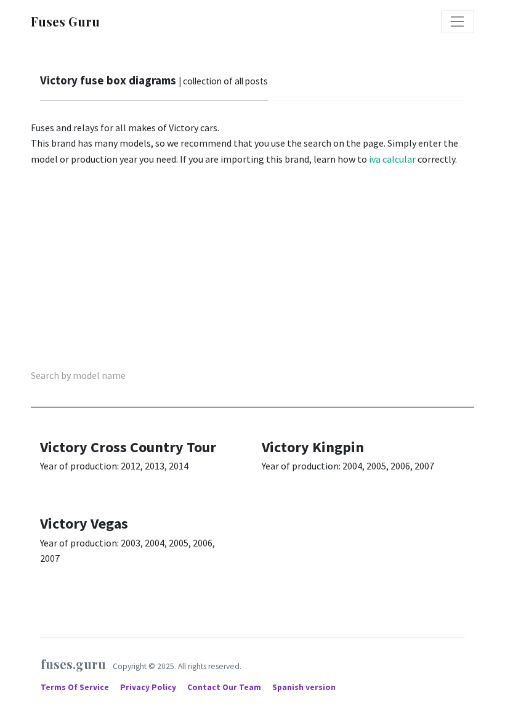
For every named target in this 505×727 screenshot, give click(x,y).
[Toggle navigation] (457, 21)
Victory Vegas (84, 523)
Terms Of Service (76, 687)
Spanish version (304, 687)
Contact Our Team (224, 687)
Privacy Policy (149, 687)
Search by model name (78, 375)
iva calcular (392, 159)
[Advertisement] (252, 269)
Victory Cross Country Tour (128, 447)
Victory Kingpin (313, 447)
